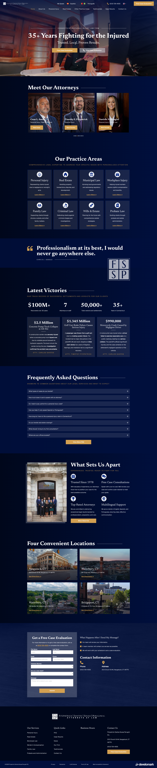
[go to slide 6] (81, 135)
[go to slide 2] (75, 135)
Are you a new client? (37, 671)
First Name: (34, 649)
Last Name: (56, 649)
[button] (124, 3)
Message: (34, 678)
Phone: (55, 656)
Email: (32, 656)
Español (73, 4)
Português (91, 4)
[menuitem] (33, 9)
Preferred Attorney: (36, 663)
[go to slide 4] (78, 135)
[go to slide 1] (74, 135)
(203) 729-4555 (43, 645)
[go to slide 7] (82, 135)
